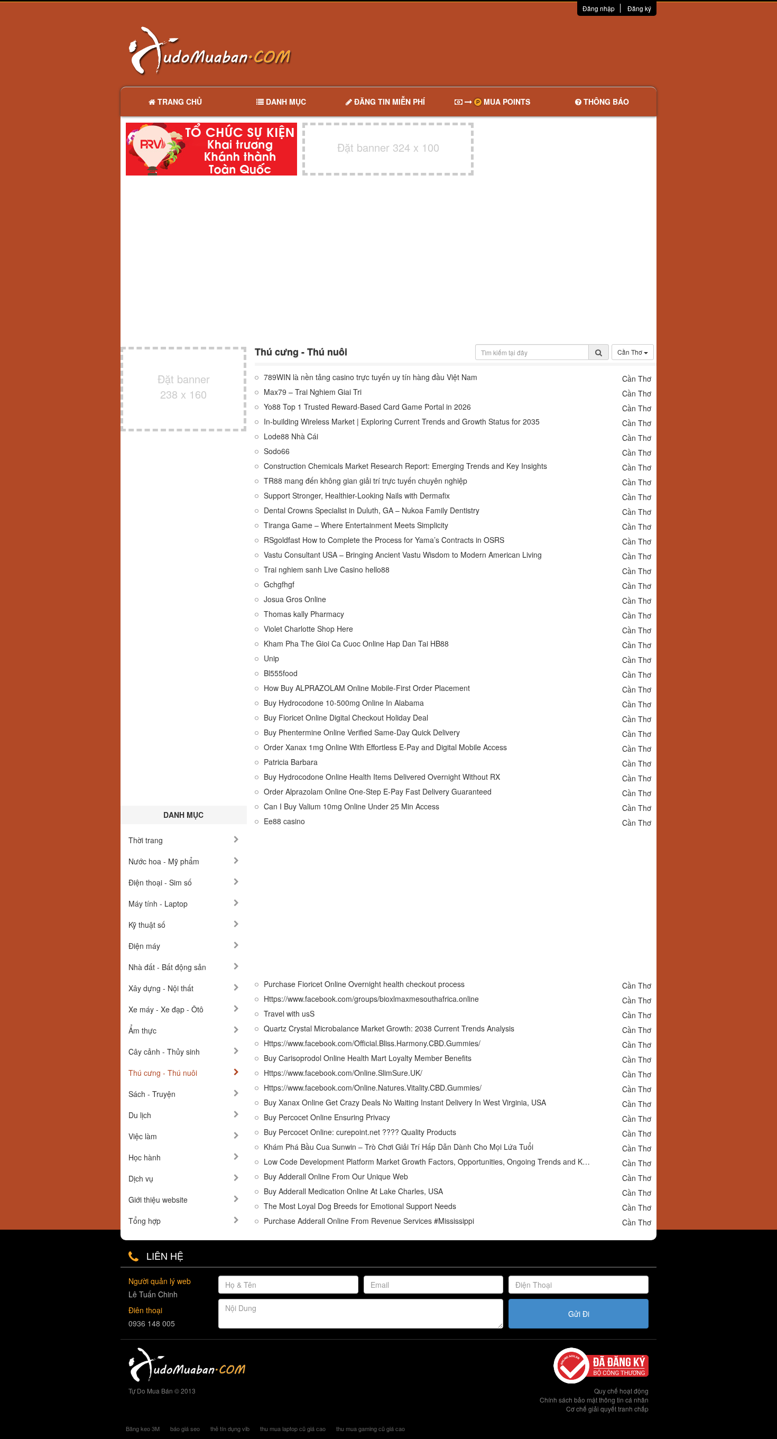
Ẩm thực (142, 1030)
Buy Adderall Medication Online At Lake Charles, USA (353, 1191)
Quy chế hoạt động (621, 1390)
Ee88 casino (284, 821)
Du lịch (139, 1115)
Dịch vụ (140, 1178)
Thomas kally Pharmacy (304, 614)
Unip (271, 658)
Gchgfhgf (279, 584)
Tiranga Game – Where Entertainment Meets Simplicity (356, 525)
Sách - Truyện (151, 1094)
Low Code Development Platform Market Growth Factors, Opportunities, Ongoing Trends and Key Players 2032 (428, 1161)
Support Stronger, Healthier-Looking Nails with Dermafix (357, 495)
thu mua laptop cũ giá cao (293, 1428)
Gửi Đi (578, 1313)
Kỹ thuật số (146, 924)
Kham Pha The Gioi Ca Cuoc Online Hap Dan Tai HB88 (356, 643)
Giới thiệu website (158, 1199)
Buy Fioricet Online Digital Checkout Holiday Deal (346, 717)
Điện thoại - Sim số (160, 882)
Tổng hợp (144, 1220)
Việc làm (142, 1136)
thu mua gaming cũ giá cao (370, 1428)
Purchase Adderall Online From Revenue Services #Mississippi (369, 1220)
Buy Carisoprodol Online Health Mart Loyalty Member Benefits (367, 1058)
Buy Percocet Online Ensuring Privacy (327, 1117)
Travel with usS (289, 1013)
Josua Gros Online (295, 599)
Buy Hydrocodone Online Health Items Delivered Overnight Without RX (382, 776)
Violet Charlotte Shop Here (308, 628)
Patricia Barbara (291, 762)
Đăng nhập (598, 8)
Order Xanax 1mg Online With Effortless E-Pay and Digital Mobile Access (385, 747)
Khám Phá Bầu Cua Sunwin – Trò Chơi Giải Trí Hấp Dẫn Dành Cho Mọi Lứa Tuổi (398, 1146)
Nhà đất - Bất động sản (167, 967)
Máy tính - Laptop (158, 903)
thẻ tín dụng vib (229, 1428)
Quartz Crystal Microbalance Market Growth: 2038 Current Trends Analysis (389, 1028)
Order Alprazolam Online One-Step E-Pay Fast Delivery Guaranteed (378, 791)
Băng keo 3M (143, 1428)
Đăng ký (639, 8)
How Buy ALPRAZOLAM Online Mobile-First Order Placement (367, 688)
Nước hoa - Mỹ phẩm (163, 861)
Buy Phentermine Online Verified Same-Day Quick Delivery (362, 732)
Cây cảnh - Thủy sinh (164, 1051)
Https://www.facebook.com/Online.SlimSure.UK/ (343, 1072)
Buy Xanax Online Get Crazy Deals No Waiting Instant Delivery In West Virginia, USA (405, 1102)
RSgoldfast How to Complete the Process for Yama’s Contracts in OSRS (384, 540)
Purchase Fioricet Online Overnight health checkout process (364, 984)
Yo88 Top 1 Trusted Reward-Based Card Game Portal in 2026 (367, 406)
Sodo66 (277, 451)
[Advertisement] (500, 50)
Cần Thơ (630, 351)
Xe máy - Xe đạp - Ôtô (166, 1009)
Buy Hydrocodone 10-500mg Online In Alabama (344, 702)
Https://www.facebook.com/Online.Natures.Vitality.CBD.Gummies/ (373, 1087)
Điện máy (144, 945)
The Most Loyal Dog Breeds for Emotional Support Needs (360, 1206)
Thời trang (145, 840)
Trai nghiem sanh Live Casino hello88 (327, 569)
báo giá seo (185, 1428)
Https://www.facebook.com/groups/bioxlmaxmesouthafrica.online (371, 998)
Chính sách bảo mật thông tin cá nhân (594, 1399)
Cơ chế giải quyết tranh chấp (607, 1408)
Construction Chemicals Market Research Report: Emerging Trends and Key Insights (405, 466)
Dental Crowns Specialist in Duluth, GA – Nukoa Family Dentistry (371, 510)
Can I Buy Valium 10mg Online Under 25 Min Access (351, 806)
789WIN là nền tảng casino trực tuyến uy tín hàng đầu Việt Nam (370, 377)
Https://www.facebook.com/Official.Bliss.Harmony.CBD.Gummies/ (372, 1043)
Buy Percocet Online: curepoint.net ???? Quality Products (360, 1132)
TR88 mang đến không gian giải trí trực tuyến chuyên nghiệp (365, 480)
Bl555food (281, 673)
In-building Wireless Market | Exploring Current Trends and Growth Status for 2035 (402, 421)
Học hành (144, 1157)
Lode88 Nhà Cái (291, 436)
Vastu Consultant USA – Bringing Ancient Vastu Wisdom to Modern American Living (403, 554)
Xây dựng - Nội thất (160, 988)
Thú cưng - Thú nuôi (162, 1072)
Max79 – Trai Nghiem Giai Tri (313, 392)
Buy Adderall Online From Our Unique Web (336, 1176)
